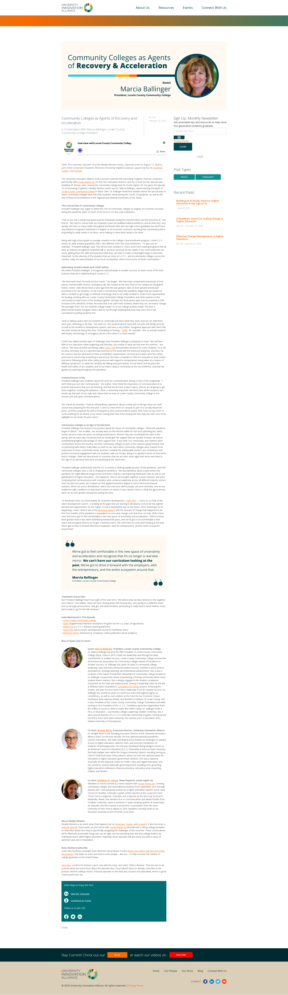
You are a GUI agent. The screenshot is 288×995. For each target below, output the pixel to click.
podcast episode (70, 827)
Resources (166, 8)
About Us (143, 8)
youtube (224, 981)
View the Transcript (80, 893)
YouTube (181, 954)
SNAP (125, 330)
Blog (117, 954)
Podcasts (208, 177)
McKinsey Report (106, 510)
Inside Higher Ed (118, 827)
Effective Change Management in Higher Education (200, 238)
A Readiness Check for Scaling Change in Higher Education (199, 220)
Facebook (157, 167)
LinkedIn (78, 170)
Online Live (110, 347)
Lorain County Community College (78, 191)
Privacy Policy (181, 141)
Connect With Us (214, 8)
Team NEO (130, 500)
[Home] (77, 7)
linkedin (211, 981)
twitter (218, 981)
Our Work (187, 971)
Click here (66, 865)
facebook (205, 981)
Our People (170, 971)
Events (188, 8)
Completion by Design (128, 686)
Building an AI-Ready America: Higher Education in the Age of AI (197, 202)
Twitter (65, 170)
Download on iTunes (81, 900)
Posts (184, 177)
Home (156, 971)
